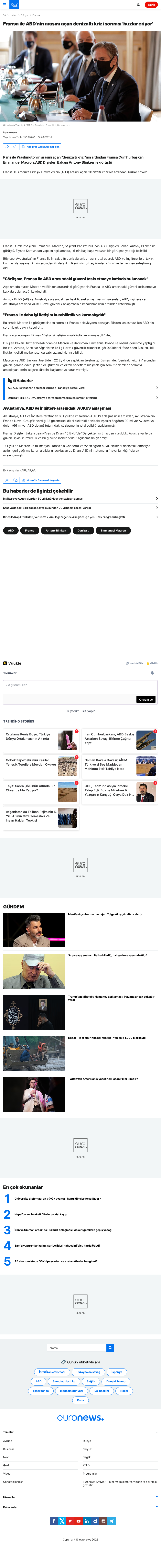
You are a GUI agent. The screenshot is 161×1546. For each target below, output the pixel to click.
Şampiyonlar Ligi (64, 1381)
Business (8, 1449)
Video (6, 1473)
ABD (11, 530)
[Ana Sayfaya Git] (14, 4)
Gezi (6, 1465)
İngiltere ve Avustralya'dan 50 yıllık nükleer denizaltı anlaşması (43, 498)
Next (6, 1457)
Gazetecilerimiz (13, 1481)
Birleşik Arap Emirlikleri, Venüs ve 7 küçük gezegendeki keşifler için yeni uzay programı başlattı (64, 517)
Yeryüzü (88, 1449)
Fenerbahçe (41, 1390)
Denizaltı (83, 530)
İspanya (117, 1372)
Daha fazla (9, 1507)
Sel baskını (101, 1390)
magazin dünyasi (71, 1390)
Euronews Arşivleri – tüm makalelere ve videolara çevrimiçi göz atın (120, 1483)
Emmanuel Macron (113, 530)
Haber (13, 15)
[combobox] (80, 1348)
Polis (80, 1400)
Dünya (24, 15)
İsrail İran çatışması (52, 1372)
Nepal (124, 1390)
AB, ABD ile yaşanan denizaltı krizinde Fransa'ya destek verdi (46, 387)
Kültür (86, 1465)
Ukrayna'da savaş (88, 1372)
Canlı (151, 4)
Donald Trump (115, 1381)
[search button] (110, 1348)
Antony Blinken (56, 530)
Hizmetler (9, 1497)
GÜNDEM (13, 907)
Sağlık (91, 1381)
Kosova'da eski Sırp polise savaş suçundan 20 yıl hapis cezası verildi (47, 507)
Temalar (8, 1431)
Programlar (90, 1473)
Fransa (36, 15)
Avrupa (7, 1440)
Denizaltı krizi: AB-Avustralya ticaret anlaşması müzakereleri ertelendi (52, 397)
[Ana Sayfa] (4, 15)
